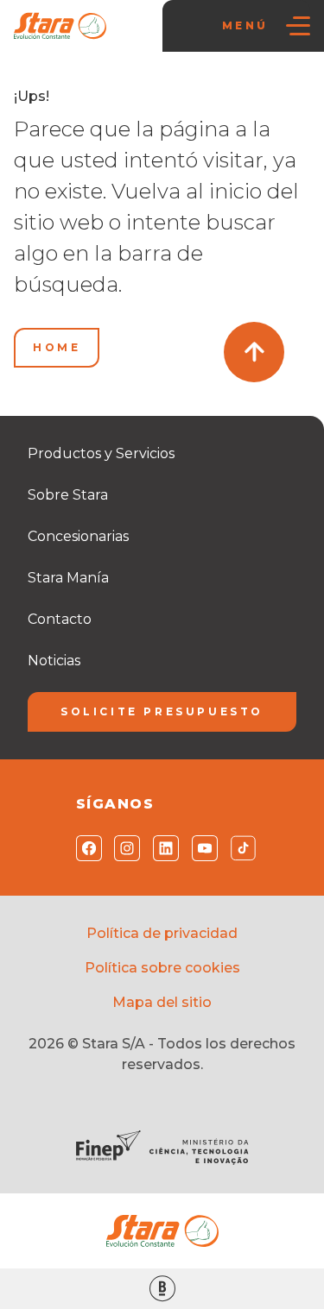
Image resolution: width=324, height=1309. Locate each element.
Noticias (54, 660)
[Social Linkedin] (162, 848)
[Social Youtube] (201, 848)
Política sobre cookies (162, 968)
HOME (56, 347)
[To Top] (254, 352)
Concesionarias (78, 536)
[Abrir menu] (298, 26)
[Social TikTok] (240, 848)
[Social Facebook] (85, 848)
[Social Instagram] (123, 848)
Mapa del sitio (162, 1002)
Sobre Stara (68, 495)
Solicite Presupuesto (162, 711)
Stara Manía (68, 578)
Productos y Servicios (101, 453)
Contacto (60, 619)
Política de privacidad (162, 933)
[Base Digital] (162, 1288)
